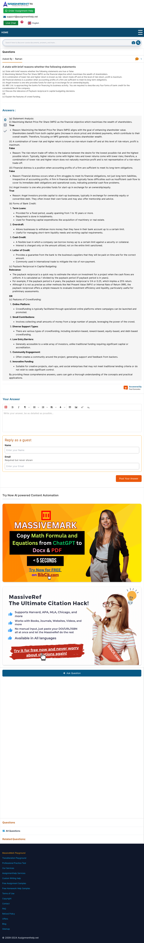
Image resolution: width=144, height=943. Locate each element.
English (35, 23)
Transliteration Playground (14, 858)
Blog (4, 924)
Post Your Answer (128, 478)
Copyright (6, 898)
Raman (18, 58)
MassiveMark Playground (13, 853)
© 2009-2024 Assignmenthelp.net (20, 937)
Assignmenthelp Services (13, 873)
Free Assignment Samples (14, 883)
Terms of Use (8, 893)
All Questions (13, 830)
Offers (5, 919)
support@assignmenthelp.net (22, 16)
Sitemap (6, 929)
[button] (5, 407)
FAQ (4, 908)
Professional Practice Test (14, 863)
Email (8, 456)
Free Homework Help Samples (16, 888)
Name (8, 445)
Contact (6, 903)
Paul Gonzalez (134, 389)
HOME (4, 32)
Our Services (8, 868)
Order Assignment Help (20, 10)
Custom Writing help (11, 878)
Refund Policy (8, 913)
